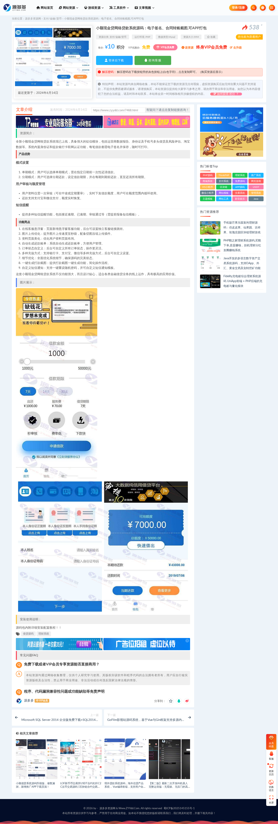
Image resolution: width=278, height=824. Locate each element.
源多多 (29, 700)
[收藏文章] (171, 701)
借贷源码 (28, 634)
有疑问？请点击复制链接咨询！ (167, 109)
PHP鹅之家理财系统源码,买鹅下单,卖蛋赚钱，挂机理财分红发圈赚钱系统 (242, 245)
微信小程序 (207, 193)
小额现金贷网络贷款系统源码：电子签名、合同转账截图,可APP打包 (104, 18)
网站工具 (224, 199)
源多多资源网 (33, 18)
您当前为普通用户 (249, 37)
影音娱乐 (240, 199)
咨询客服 (154, 60)
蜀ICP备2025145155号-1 (179, 808)
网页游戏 (256, 181)
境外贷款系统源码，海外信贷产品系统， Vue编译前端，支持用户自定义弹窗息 (125, 787)
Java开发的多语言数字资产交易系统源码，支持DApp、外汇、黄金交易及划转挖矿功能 (241, 263)
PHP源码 (207, 175)
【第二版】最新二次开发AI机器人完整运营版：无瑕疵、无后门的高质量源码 (168, 787)
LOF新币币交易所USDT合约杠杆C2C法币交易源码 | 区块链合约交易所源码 (80, 787)
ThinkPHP (223, 175)
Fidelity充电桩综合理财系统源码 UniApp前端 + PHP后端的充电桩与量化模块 (242, 281)
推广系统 (256, 175)
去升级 (237, 47)
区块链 (223, 187)
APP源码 (240, 187)
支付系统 (224, 181)
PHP (148, 37)
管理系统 (256, 193)
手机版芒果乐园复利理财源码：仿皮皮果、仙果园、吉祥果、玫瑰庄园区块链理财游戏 (241, 227)
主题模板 (207, 199)
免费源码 (240, 181)
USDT (256, 187)
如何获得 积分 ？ (227, 94)
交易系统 (240, 193)
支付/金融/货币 (52, 18)
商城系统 (207, 181)
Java (256, 199)
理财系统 (43, 634)
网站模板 (224, 193)
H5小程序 (207, 187)
